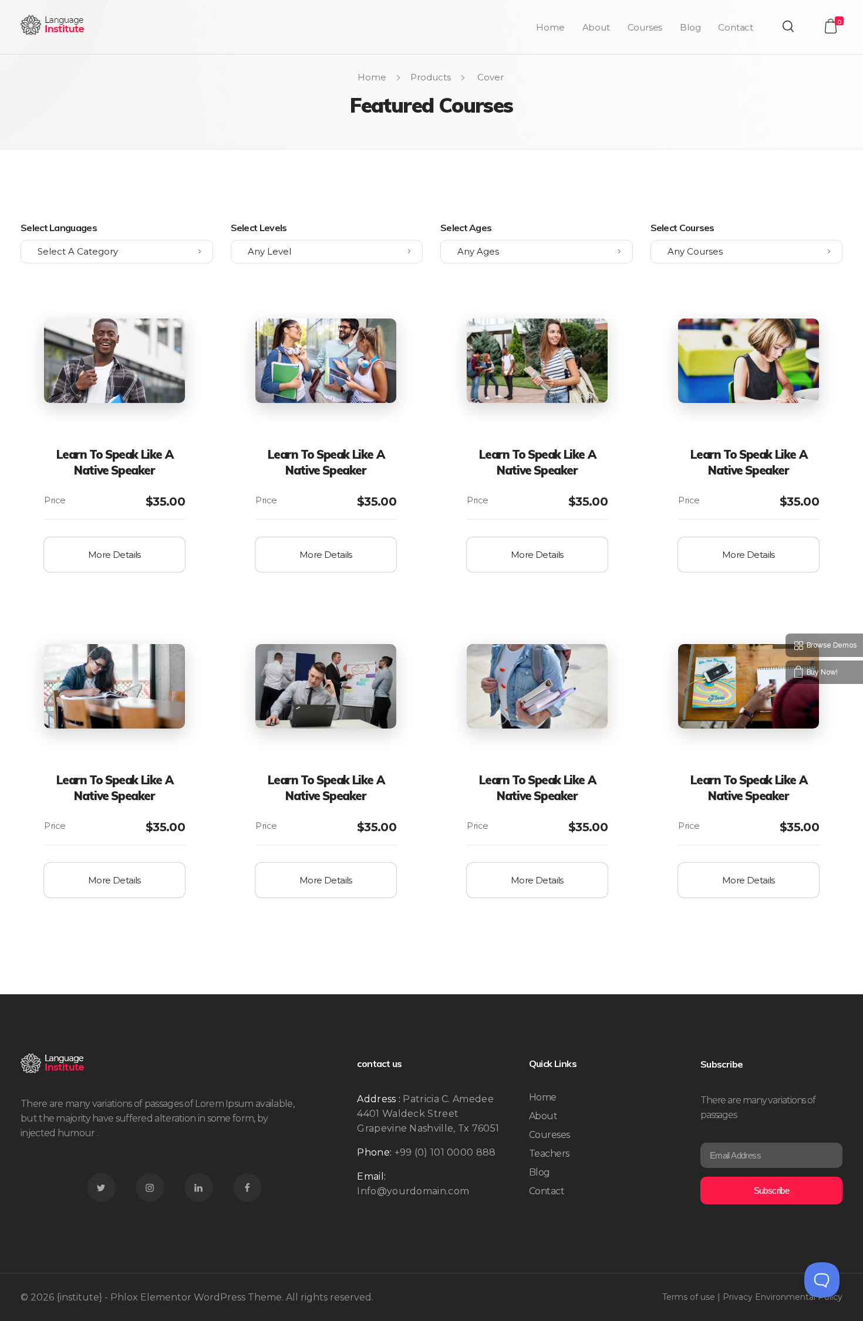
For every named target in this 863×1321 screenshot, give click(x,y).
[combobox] (117, 251)
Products (430, 77)
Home (372, 77)
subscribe (772, 1190)
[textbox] (117, 252)
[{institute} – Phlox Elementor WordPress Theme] (53, 25)
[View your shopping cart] (831, 26)
